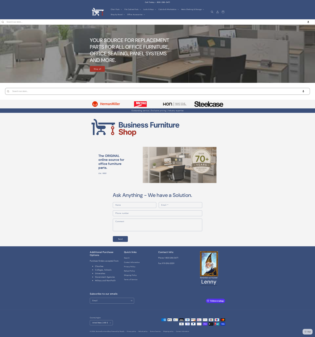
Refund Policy (129, 271)
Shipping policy (168, 331)
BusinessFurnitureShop (103, 331)
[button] (116, 9)
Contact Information (132, 262)
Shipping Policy (130, 275)
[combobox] (157, 22)
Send (120, 239)
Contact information (182, 331)
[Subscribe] (131, 301)
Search (127, 258)
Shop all (97, 69)
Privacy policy (131, 331)
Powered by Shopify (117, 331)
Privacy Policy (129, 266)
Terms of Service (130, 279)
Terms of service (155, 331)
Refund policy (143, 331)
